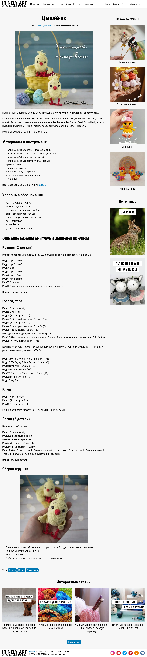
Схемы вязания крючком (14, 6)
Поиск (107, 4)
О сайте (116, 4)
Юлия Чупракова (44, 26)
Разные (76, 4)
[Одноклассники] (136, 653)
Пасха (21, 570)
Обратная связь (137, 4)
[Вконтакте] (142, 653)
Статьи (124, 4)
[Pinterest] (130, 653)
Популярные (48, 4)
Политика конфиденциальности (61, 651)
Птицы (60, 4)
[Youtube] (118, 653)
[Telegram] (124, 653)
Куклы (68, 4)
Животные (35, 4)
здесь (42, 184)
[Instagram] (112, 653)
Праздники (89, 4)
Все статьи (73, 642)
